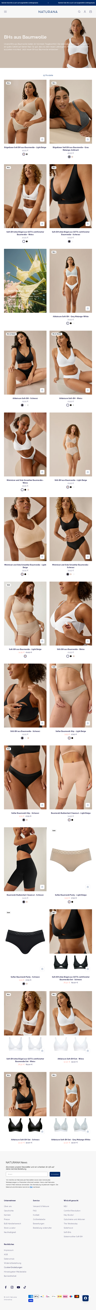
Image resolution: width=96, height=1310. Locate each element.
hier (76, 677)
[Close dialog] (91, 630)
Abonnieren (71, 662)
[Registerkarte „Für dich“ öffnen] (85, 1298)
